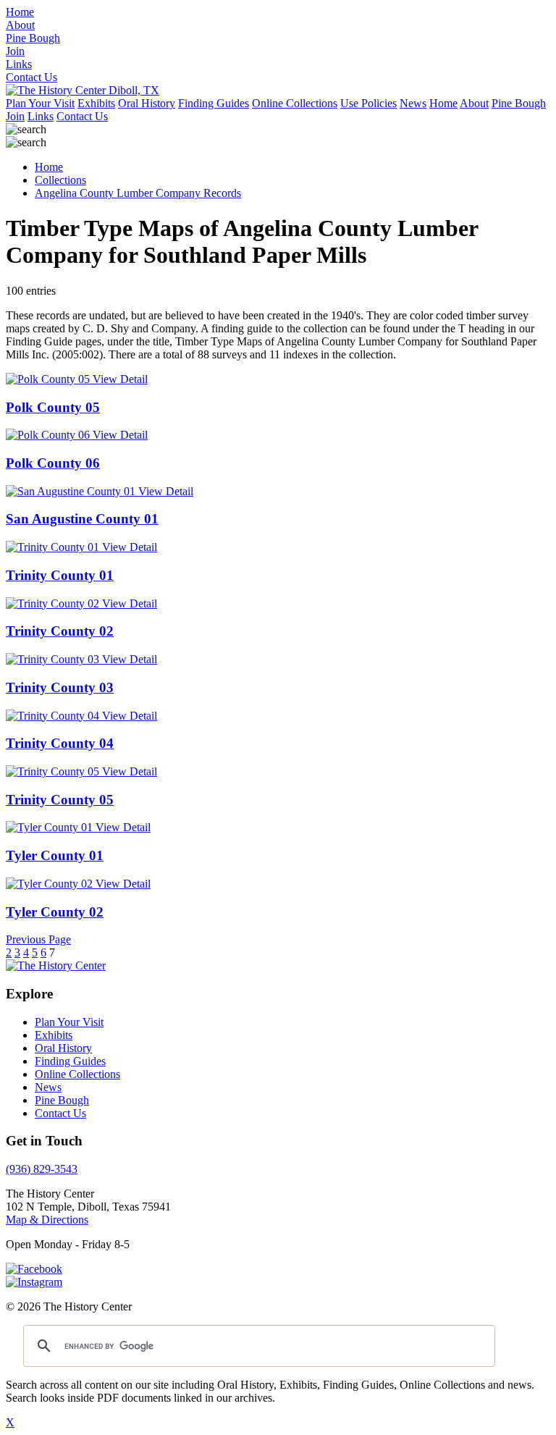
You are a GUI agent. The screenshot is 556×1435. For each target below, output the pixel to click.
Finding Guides (213, 103)
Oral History (146, 103)
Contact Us (82, 116)
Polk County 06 (53, 463)
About (474, 103)
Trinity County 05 (60, 799)
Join (15, 116)
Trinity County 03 (60, 687)
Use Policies (368, 103)
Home (443, 103)
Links (41, 116)
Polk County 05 (53, 407)
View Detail (120, 379)
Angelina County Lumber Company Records (138, 193)
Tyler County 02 (55, 912)
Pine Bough (519, 103)
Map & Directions (47, 1219)
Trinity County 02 (60, 631)
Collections (60, 180)
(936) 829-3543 (41, 1169)
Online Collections (294, 103)
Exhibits (96, 103)
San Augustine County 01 (82, 518)
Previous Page (38, 939)
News (413, 103)
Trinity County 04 (60, 743)
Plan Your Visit (40, 103)
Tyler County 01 (55, 855)
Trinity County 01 (60, 575)
